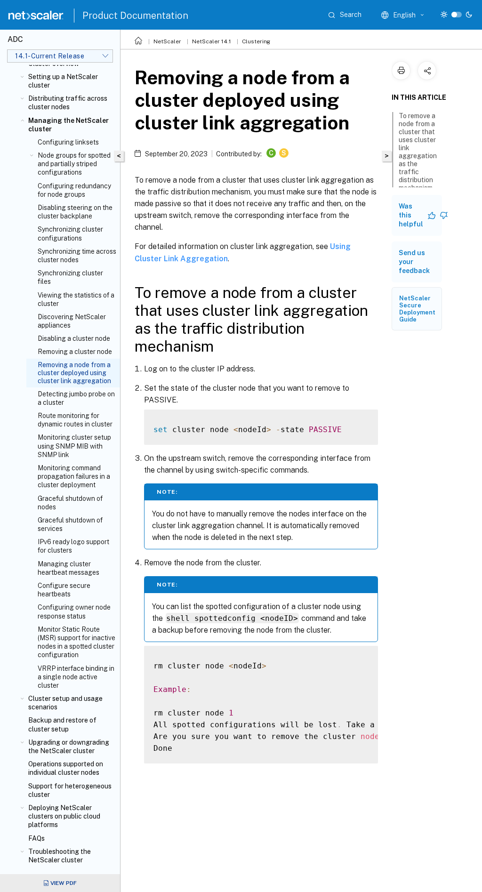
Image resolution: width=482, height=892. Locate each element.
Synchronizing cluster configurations (70, 233)
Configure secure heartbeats (64, 590)
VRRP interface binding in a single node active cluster (76, 677)
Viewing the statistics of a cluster (76, 299)
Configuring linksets (68, 142)
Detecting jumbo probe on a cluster (76, 398)
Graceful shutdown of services (70, 524)
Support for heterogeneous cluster (70, 790)
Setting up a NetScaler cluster (63, 81)
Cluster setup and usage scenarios (65, 703)
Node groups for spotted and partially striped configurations (74, 164)
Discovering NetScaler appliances (72, 321)
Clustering (256, 41)
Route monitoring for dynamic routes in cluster (75, 420)
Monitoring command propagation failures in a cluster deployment (74, 476)
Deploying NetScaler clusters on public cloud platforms (64, 816)
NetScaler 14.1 (211, 41)
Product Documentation (135, 15)
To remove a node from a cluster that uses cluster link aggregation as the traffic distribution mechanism (418, 152)
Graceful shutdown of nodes (70, 503)
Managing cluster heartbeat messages (68, 568)
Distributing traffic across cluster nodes (67, 103)
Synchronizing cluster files (70, 277)
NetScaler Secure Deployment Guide (417, 309)
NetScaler (167, 41)
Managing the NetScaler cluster (68, 125)
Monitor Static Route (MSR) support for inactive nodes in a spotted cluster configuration (76, 642)
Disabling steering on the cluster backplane (75, 212)
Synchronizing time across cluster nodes (77, 256)
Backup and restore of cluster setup (62, 724)
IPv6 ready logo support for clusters (73, 546)
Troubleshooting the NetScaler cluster (59, 856)
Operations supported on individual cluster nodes (65, 768)
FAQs (36, 838)
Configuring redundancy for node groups (74, 190)
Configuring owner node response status (74, 611)
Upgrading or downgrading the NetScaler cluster (68, 747)
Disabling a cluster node (74, 338)
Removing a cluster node (75, 351)
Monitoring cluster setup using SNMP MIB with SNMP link (74, 446)
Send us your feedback (414, 261)
